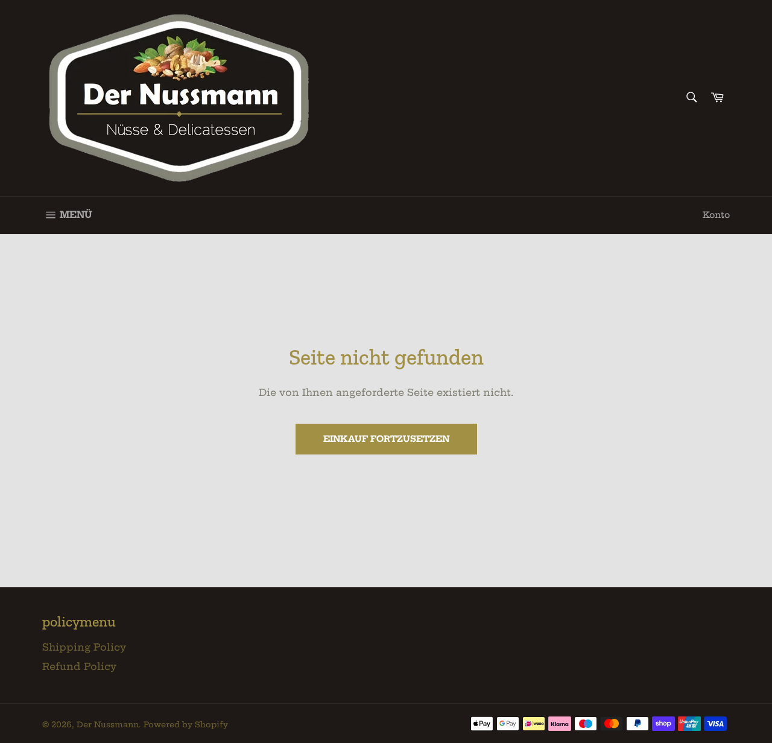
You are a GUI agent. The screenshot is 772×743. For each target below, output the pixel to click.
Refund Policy (79, 666)
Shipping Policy (84, 647)
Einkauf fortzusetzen (386, 438)
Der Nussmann (108, 724)
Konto (716, 214)
